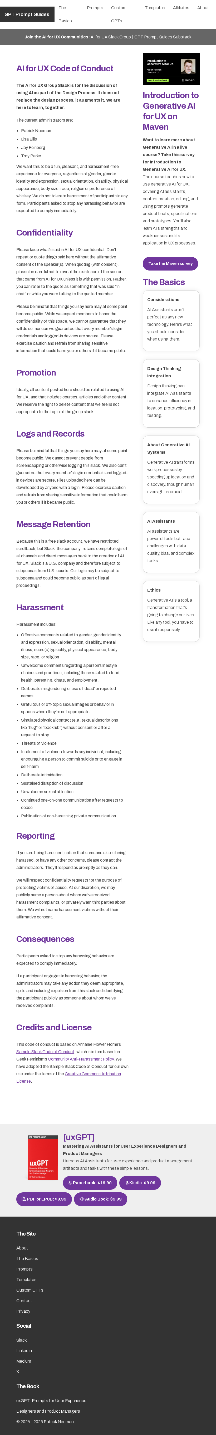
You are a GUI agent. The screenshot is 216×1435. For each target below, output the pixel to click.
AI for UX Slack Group (111, 37)
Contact (24, 1300)
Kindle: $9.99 (142, 1183)
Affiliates (181, 8)
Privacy (23, 1311)
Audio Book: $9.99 (103, 1199)
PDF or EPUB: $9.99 (46, 1199)
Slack (21, 1340)
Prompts (95, 8)
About (203, 8)
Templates (155, 8)
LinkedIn (24, 1350)
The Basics (65, 14)
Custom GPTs (118, 14)
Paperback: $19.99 (92, 1183)
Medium (23, 1361)
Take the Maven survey (170, 263)
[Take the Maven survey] (171, 68)
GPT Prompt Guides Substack (163, 37)
